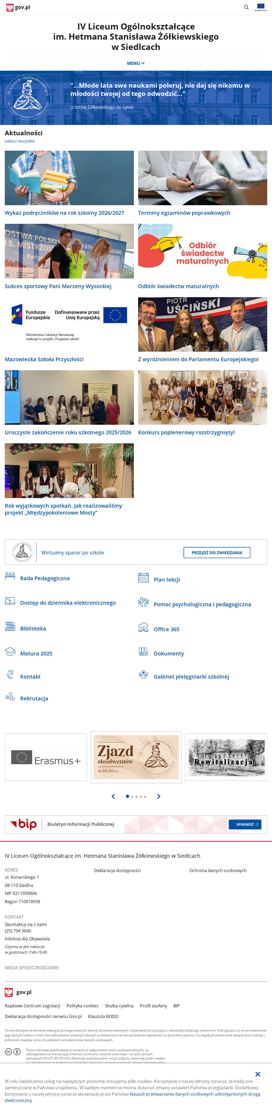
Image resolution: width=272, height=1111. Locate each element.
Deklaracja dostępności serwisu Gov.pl (43, 1016)
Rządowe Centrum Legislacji (32, 1006)
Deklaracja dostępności (117, 870)
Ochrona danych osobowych (217, 870)
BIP (176, 1006)
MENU (133, 63)
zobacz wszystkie (20, 141)
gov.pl (24, 993)
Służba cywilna (119, 1006)
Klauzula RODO (103, 1016)
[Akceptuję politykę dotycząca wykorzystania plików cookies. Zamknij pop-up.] (258, 1074)
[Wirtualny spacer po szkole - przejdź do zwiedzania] (136, 552)
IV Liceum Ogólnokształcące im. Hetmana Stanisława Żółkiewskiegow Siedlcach (136, 36)
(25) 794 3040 (18, 931)
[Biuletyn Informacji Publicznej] (136, 824)
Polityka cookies (83, 1006)
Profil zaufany (153, 1006)
